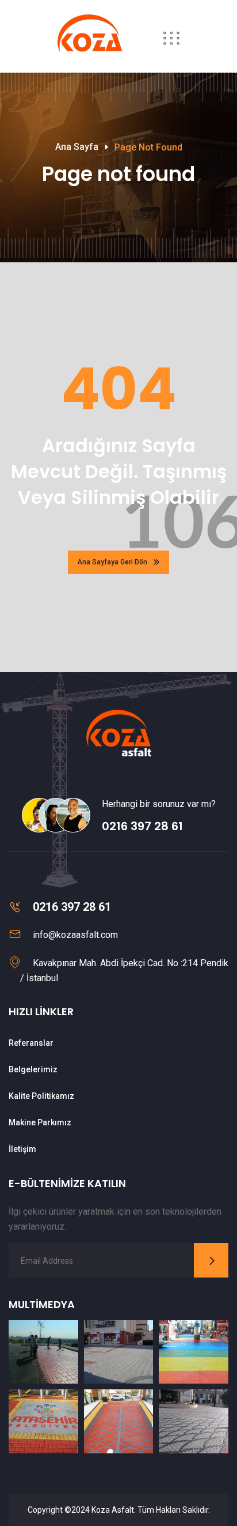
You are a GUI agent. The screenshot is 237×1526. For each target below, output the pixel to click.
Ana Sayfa (76, 146)
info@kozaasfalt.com (75, 934)
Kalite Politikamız (41, 1096)
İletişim (22, 1149)
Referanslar (31, 1043)
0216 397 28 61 (142, 826)
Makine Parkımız (40, 1122)
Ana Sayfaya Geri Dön (112, 562)
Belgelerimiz (33, 1069)
